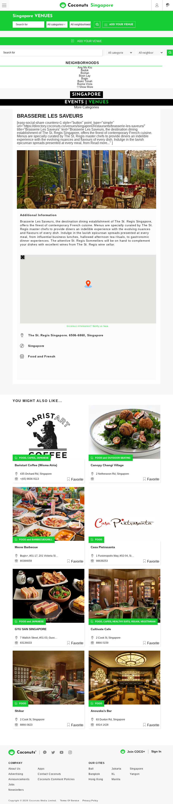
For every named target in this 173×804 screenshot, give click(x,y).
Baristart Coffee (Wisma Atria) (36, 465)
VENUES (99, 102)
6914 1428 (102, 724)
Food (32, 356)
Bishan (85, 73)
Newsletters (16, 789)
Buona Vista (84, 84)
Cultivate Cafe (101, 629)
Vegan (135, 621)
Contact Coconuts (49, 774)
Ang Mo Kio (85, 67)
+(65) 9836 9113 (29, 478)
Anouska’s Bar (101, 711)
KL (113, 774)
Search (97, 24)
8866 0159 (102, 642)
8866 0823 (26, 724)
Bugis (84, 78)
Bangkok (94, 774)
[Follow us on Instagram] (70, 752)
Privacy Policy (90, 800)
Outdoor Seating (119, 458)
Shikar (19, 711)
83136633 (26, 642)
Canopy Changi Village (107, 465)
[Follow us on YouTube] (61, 752)
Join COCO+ (136, 751)
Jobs (11, 784)
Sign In (156, 751)
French (49, 356)
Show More (86, 86)
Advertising (15, 774)
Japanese (42, 458)
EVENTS (74, 102)
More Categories (86, 107)
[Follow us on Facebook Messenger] (45, 752)
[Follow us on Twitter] (53, 752)
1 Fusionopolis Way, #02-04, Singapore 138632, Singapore (115, 555)
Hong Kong (96, 779)
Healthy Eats (121, 621)
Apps (41, 768)
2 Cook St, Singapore (108, 637)
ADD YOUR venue (89, 41)
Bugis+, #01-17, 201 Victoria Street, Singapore (39, 555)
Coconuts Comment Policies (56, 779)
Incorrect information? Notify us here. (88, 326)
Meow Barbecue (26, 547)
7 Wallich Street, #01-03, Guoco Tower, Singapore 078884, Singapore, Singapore (39, 637)
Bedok (85, 70)
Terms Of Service (69, 800)
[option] (86, 179)
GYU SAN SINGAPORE (30, 629)
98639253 (102, 560)
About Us (14, 768)
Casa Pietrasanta (103, 547)
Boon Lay (85, 75)
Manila (116, 779)
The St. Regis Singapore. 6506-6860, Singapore (65, 335)
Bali (91, 768)
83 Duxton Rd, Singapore (110, 719)
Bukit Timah (84, 81)
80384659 (26, 560)
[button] (88, 284)
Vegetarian (148, 621)
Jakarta (116, 768)
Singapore (36, 345)
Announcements (18, 779)
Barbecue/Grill (42, 539)
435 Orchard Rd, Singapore (36, 473)
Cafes (31, 458)
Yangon (135, 774)
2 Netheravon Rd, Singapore (112, 473)
